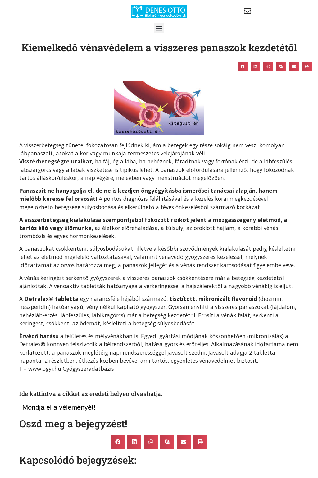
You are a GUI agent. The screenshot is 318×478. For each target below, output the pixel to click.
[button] (159, 28)
